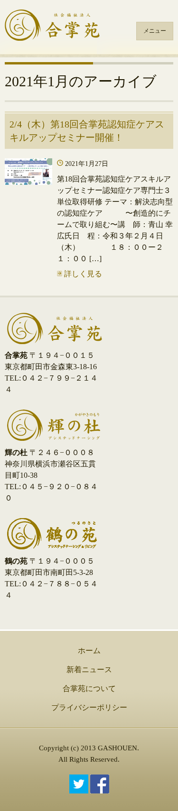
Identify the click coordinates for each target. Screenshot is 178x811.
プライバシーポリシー (89, 707)
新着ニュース (89, 669)
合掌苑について (89, 688)
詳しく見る (82, 274)
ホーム (89, 651)
